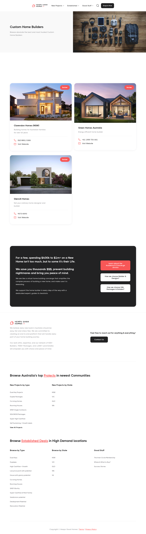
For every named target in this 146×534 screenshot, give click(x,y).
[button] (57, 6)
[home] (39, 5)
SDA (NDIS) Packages (17, 414)
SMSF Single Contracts (18, 410)
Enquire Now (107, 6)
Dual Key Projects (16, 392)
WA (53, 405)
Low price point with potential (20, 471)
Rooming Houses (16, 405)
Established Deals (34, 441)
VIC (53, 397)
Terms (81, 529)
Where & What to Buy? (102, 462)
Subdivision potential (17, 497)
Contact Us (99, 340)
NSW (53, 392)
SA (53, 475)
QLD (53, 401)
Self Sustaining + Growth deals (21, 423)
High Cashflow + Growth (19, 466)
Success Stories (100, 466)
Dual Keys (13, 458)
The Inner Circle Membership (104, 458)
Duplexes (13, 462)
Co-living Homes (16, 401)
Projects (50, 375)
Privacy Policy (91, 529)
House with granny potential (20, 475)
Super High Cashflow (17, 419)
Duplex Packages (16, 397)
